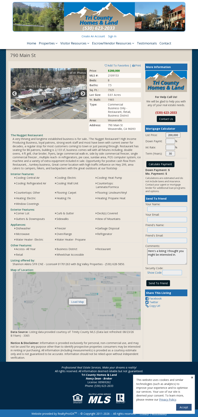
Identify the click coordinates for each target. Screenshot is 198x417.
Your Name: (152, 204)
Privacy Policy (167, 399)
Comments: (152, 246)
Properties (47, 43)
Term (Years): (153, 153)
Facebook (155, 298)
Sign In (112, 36)
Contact (165, 43)
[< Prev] (14, 93)
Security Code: (154, 268)
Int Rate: (150, 147)
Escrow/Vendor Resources (112, 43)
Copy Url (154, 306)
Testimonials (147, 43)
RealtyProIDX (67, 413)
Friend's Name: (154, 225)
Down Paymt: (153, 141)
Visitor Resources (73, 43)
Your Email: (152, 214)
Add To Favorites (118, 65)
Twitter (153, 302)
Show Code (154, 272)
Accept (184, 407)
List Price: (151, 135)
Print (138, 65)
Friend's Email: (154, 235)
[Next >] (83, 93)
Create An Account (93, 36)
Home (31, 43)
